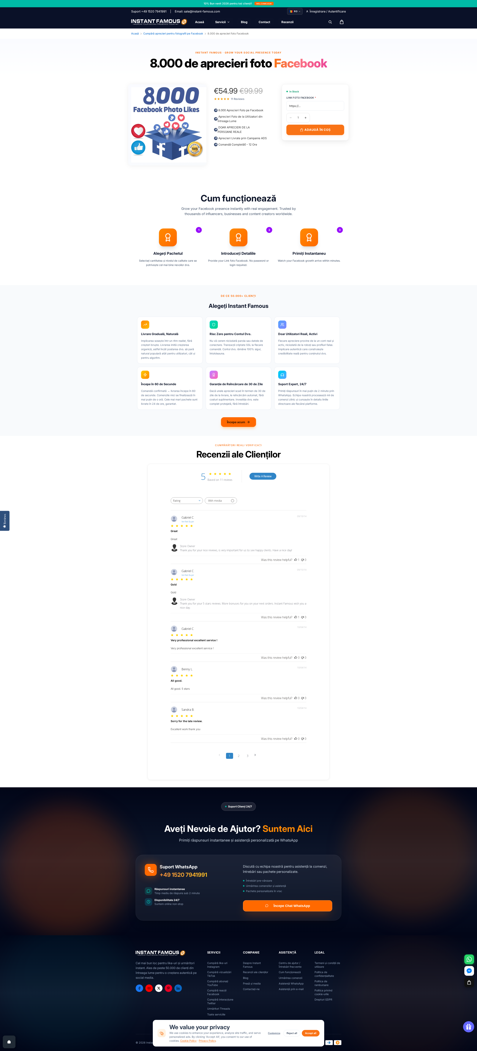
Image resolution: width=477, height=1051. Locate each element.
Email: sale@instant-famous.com (197, 11)
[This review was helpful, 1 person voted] (295, 560)
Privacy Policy (207, 1040)
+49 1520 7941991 (183, 874)
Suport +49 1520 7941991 (148, 11)
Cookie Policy (188, 1040)
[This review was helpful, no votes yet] (295, 658)
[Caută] (330, 22)
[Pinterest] (168, 988)
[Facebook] (139, 988)
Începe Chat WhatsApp (292, 906)
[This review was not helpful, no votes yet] (302, 560)
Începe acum (236, 422)
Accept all (310, 1033)
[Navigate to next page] (256, 755)
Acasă (135, 33)
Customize (274, 1033)
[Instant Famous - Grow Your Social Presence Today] (159, 22)
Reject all (292, 1033)
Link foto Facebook (301, 97)
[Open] (9, 1042)
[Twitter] (158, 988)
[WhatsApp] (469, 959)
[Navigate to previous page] (220, 755)
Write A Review (262, 476)
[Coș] (469, 982)
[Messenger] (469, 971)
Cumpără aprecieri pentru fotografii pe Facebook (173, 33)
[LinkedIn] (178, 988)
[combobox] (187, 500)
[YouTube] (149, 988)
